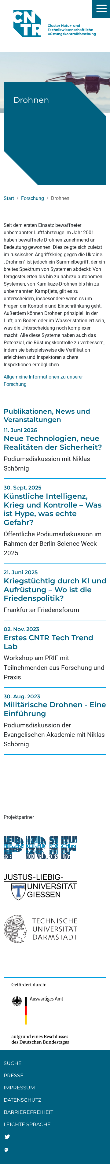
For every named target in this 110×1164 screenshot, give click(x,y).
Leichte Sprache (27, 1124)
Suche (13, 1063)
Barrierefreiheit (28, 1112)
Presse (14, 1075)
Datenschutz (22, 1100)
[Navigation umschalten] (101, 9)
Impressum (19, 1088)
